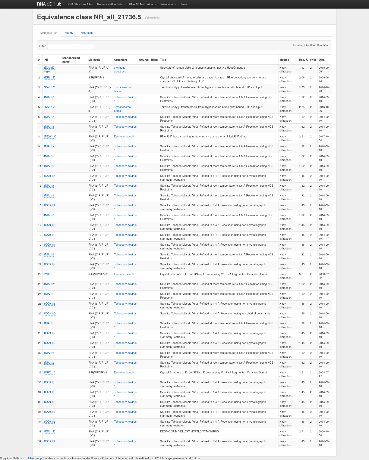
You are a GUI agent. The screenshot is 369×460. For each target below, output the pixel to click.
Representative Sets (109, 4)
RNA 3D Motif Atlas (141, 4)
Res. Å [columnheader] (303, 60)
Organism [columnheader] (120, 60)
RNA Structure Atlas (80, 4)
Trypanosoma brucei (122, 89)
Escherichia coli (124, 136)
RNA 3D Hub (49, 4)
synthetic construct (120, 69)
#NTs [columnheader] (313, 60)
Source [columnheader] (144, 60)
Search (184, 4)
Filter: (43, 46)
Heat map (87, 33)
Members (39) (48, 33)
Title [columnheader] (163, 60)
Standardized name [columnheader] (71, 59)
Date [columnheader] (322, 60)
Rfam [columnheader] (154, 60)
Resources (167, 4)
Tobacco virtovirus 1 (125, 99)
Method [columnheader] (284, 60)
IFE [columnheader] (46, 60)
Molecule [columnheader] (94, 60)
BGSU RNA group (30, 458)
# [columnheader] (39, 60)
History (69, 33)
